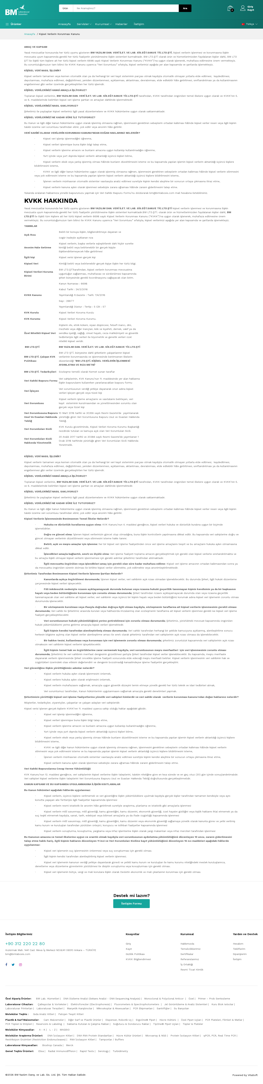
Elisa (41, 1051)
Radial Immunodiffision (62, 1051)
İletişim (139, 24)
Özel (191, 998)
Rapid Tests (87, 1051)
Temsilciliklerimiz (191, 948)
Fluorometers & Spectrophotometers (137, 1004)
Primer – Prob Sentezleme (214, 998)
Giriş (250, 6)
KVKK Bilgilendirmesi (138, 959)
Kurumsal (102, 24)
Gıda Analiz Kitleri (43, 1014)
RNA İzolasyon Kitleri (82, 1039)
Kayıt (250, 9)
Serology (103, 1051)
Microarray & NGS (155, 1035)
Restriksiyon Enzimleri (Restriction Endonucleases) (35, 1039)
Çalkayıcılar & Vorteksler (52, 1004)
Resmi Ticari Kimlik (192, 969)
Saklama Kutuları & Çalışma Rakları (88, 1023)
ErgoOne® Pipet (145, 1019)
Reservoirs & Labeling (49, 1023)
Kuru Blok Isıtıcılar (222, 1004)
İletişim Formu (131, 903)
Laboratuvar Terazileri (49, 1008)
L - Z (52, 1029)
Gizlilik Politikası (135, 954)
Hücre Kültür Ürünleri (128, 1035)
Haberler (121, 24)
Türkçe (250, 24)
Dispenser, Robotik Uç (118, 1019)
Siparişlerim (240, 954)
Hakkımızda (187, 943)
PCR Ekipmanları (143, 1008)
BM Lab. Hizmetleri (47, 998)
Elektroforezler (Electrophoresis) (90, 1004)
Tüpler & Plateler (193, 1023)
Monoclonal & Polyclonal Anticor (164, 998)
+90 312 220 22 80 (25, 943)
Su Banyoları (181, 1008)
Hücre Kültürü (168, 1019)
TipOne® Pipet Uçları (166, 1023)
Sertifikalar (187, 954)
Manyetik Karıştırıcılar (79, 1008)
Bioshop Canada (52, 1045)
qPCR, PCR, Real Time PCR (219, 1035)
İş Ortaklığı (187, 964)
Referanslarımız (190, 959)
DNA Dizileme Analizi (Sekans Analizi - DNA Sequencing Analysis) (101, 998)
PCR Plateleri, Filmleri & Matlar (223, 1019)
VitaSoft (253, 1075)
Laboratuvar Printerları (18, 1008)
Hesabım (238, 943)
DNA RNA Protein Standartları (94, 1035)
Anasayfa (64, 24)
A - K (42, 1029)
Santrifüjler (163, 1008)
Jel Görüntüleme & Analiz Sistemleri (185, 1004)
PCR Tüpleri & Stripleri (18, 1023)
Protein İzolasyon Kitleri (185, 1035)
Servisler (83, 24)
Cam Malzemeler (54, 1019)
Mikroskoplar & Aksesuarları (112, 1008)
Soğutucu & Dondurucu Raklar (131, 1023)
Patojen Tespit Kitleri (71, 1014)
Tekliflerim (239, 948)
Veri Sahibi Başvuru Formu (115, 192)
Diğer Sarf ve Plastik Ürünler (84, 1019)
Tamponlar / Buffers (111, 1039)
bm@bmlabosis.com (17, 954)
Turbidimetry (120, 1051)
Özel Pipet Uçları (191, 1019)
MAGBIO (65, 1029)
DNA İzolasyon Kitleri (60, 1035)
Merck (69, 1045)
